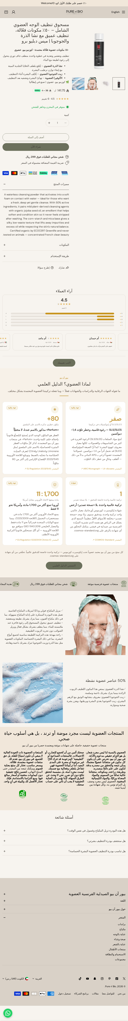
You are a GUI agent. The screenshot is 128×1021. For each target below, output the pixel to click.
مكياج (123, 929)
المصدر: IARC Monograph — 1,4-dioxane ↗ (101, 468)
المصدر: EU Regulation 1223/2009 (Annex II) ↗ (37, 540)
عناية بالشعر (119, 944)
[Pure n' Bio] (74, 12)
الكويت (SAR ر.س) (14, 978)
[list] (99, 49)
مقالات (95, 993)
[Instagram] (102, 978)
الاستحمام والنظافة (115, 954)
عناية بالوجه (119, 934)
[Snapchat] (94, 978)
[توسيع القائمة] (124, 12)
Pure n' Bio (110, 986)
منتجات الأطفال (117, 949)
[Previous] (79, 49)
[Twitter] (124, 978)
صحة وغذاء (120, 939)
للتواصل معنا (108, 993)
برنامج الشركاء (81, 993)
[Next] (117, 49)
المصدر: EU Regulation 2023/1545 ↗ (41, 468)
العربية (38, 978)
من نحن (122, 993)
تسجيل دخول (64, 993)
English (116, 12)
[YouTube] (87, 978)
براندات (122, 924)
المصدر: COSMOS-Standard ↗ (107, 540)
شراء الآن (36, 146)
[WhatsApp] (7, 1013)
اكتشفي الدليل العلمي (64, 565)
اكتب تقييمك (64, 362)
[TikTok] (80, 978)
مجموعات (120, 959)
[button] (6, 12)
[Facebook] (116, 978)
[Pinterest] (109, 978)
